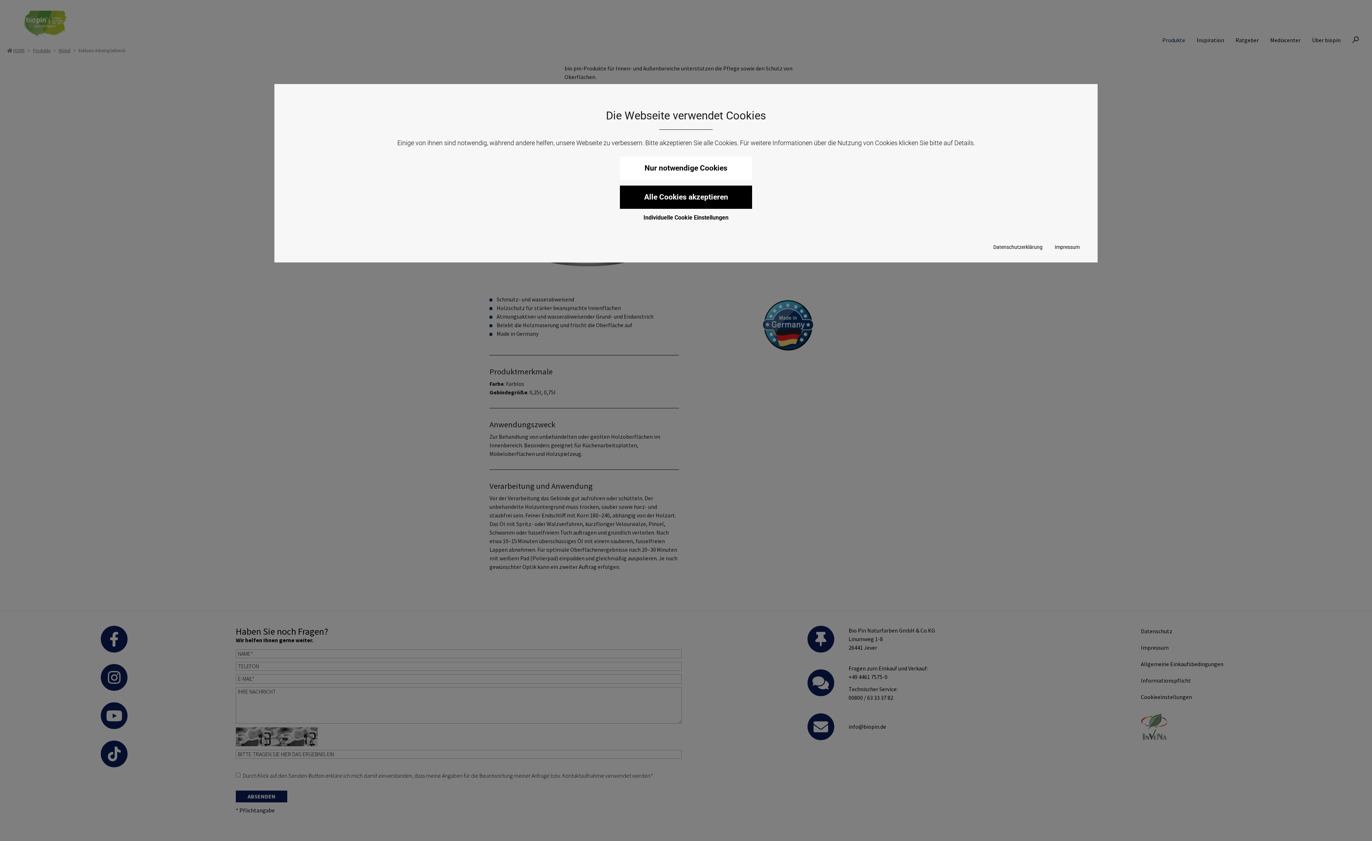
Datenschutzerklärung (1018, 247)
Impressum (1067, 247)
